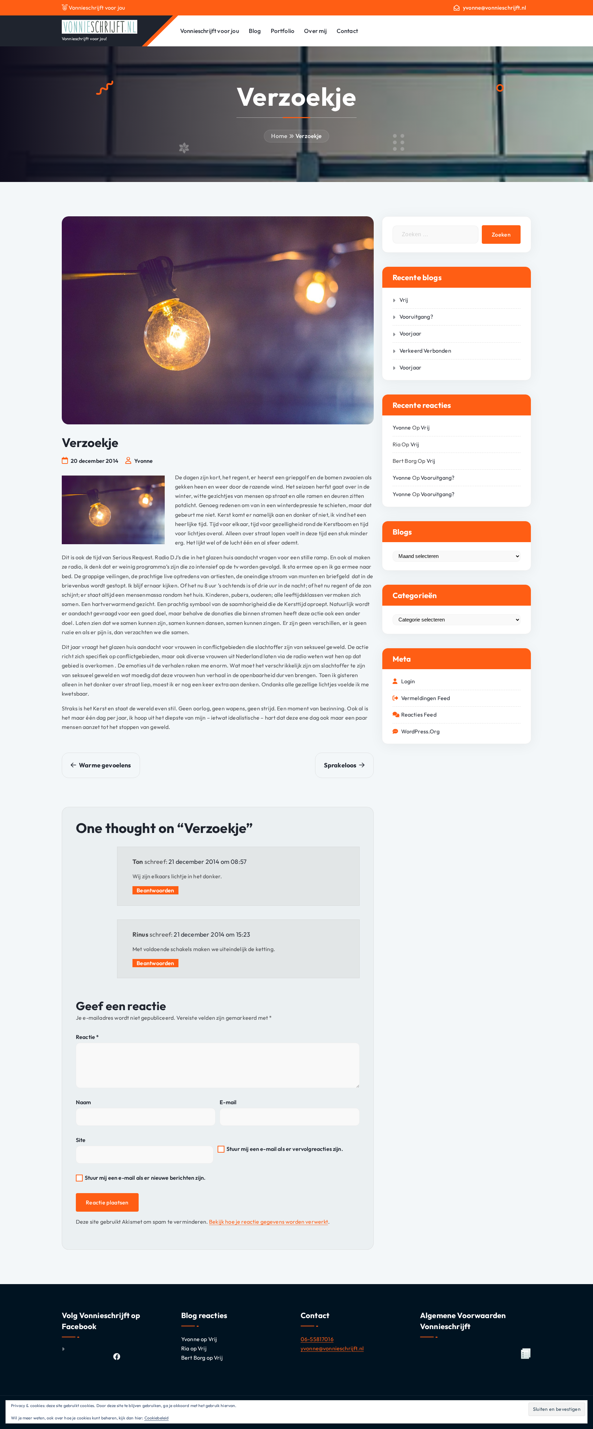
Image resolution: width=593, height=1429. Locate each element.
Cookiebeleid (156, 1417)
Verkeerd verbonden (425, 350)
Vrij (403, 299)
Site (81, 1139)
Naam (83, 1102)
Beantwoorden (155, 890)
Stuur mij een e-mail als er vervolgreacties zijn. (284, 1148)
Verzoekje (308, 135)
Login (408, 681)
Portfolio (282, 30)
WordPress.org (420, 731)
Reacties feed (419, 714)
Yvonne (402, 427)
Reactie (87, 1036)
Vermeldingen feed (425, 698)
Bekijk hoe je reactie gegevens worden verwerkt (268, 1221)
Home (279, 135)
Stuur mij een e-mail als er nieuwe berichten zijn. (145, 1177)
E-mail (228, 1102)
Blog (255, 30)
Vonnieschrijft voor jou (209, 30)
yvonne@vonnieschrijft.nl (494, 7)
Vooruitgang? (416, 316)
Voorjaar (410, 333)
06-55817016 (317, 1339)
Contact (347, 30)
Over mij (315, 30)
